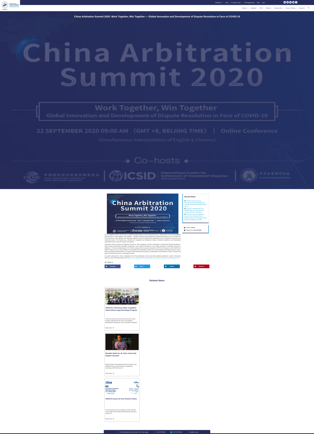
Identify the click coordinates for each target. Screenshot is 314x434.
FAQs (258, 2)
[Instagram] (296, 2)
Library (227, 2)
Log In (263, 2)
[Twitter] (290, 2)
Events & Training (290, 8)
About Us (244, 8)
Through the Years (236, 2)
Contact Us (302, 8)
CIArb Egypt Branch (249, 2)
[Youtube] (293, 2)
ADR (261, 8)
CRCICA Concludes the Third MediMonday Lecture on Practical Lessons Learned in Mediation (194, 210)
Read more (109, 328)
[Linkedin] (284, 2)
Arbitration (253, 8)
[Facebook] (287, 2)
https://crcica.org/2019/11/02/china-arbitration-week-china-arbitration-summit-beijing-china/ (153, 257)
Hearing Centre (278, 8)
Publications (218, 2)
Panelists (268, 8)
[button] (309, 8)
